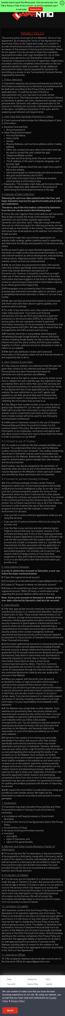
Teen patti (11, 984)
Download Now (35, 9)
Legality (49, 984)
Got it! (10, 1010)
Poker (9, 979)
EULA (48, 979)
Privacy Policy (17, 1001)
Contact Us (32, 979)
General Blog (32, 984)
